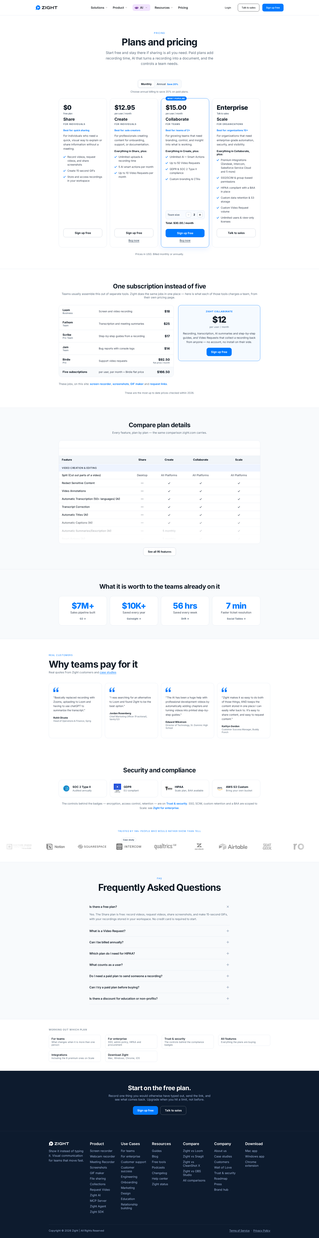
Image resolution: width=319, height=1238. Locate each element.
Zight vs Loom (193, 1151)
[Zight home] (46, 7)
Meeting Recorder (102, 1162)
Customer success (127, 1169)
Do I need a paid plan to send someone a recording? (125, 976)
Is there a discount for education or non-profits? (123, 998)
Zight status (160, 1184)
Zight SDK (97, 1212)
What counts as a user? (106, 965)
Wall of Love (223, 1167)
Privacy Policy (261, 1230)
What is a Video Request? (107, 931)
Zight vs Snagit (193, 1156)
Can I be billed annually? (106, 942)
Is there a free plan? (103, 907)
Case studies (223, 1156)
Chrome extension (251, 1163)
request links (158, 383)
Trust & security (176, 803)
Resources (162, 7)
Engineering (129, 1177)
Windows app (254, 1156)
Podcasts (158, 1167)
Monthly (146, 84)
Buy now (133, 240)
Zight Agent (98, 1206)
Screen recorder (101, 1151)
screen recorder (100, 383)
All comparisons (194, 1180)
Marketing (128, 1188)
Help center (160, 1178)
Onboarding (129, 1182)
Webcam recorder (102, 1156)
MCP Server (98, 1201)
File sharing (98, 1178)
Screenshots (98, 1167)
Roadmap (220, 1178)
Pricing (183, 7)
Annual (167, 84)
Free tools (159, 1162)
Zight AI (95, 1195)
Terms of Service (239, 1230)
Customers (221, 1162)
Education (128, 1199)
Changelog (159, 1173)
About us (220, 1151)
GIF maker (137, 383)
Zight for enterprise (166, 808)
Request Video (100, 1189)
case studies (108, 672)
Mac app (251, 1151)
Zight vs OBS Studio (192, 1173)
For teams (128, 1151)
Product (118, 7)
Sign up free (273, 7)
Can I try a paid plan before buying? (114, 987)
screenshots (121, 383)
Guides (157, 1151)
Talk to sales (248, 7)
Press (218, 1184)
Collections (97, 1184)
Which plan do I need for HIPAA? (112, 953)
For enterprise (130, 1156)
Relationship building (129, 1206)
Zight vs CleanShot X (191, 1163)
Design (126, 1193)
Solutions (97, 7)
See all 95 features (159, 551)
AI (141, 7)
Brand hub (221, 1189)
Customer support (133, 1162)
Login (228, 7)
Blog (155, 1156)
